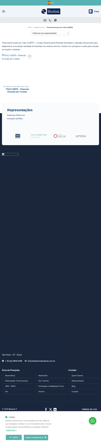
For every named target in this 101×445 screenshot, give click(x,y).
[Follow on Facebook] (45, 409)
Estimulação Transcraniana (16, 381)
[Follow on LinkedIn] (55, 409)
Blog (73, 386)
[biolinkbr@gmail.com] (45, 20)
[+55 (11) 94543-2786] (50, 20)
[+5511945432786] (55, 20)
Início (30, 27)
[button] (3, 11)
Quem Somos (77, 375)
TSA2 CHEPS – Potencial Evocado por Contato (17, 90)
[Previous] (12, 137)
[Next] (88, 137)
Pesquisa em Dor (39, 27)
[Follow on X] (50, 409)
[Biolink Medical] (50, 11)
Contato (75, 391)
